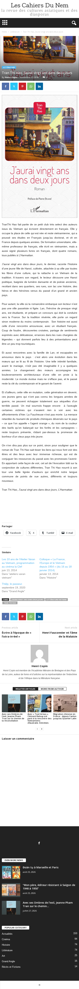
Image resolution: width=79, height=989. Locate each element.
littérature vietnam (56, 599)
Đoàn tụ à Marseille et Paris (40, 867)
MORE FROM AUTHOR (52, 688)
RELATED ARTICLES (25, 688)
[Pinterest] (22, 86)
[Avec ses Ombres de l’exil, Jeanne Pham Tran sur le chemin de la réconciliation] (14, 703)
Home (4, 31)
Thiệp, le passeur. (12, 583)
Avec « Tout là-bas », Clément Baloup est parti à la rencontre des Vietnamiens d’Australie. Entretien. (39, 718)
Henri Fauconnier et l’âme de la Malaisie (59, 634)
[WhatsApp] (31, 86)
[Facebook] (5, 86)
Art (3, 955)
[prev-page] (37, 729)
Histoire (6, 944)
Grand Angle (8, 961)
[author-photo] (39, 653)
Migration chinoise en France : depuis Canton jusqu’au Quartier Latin (64, 716)
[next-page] (42, 729)
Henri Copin (11, 77)
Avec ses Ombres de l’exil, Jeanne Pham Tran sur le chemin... (48, 904)
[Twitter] (14, 86)
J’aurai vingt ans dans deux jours (27, 599)
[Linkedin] (39, 86)
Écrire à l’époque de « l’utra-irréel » (16, 634)
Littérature (14, 31)
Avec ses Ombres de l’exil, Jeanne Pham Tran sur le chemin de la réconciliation (13, 717)
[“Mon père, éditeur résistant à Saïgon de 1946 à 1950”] (11, 890)
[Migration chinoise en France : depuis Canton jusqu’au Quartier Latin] (65, 703)
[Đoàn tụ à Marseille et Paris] (11, 872)
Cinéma (6, 939)
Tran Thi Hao (10, 603)
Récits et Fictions (11, 966)
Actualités (7, 933)
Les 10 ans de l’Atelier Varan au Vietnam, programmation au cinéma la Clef (18, 563)
